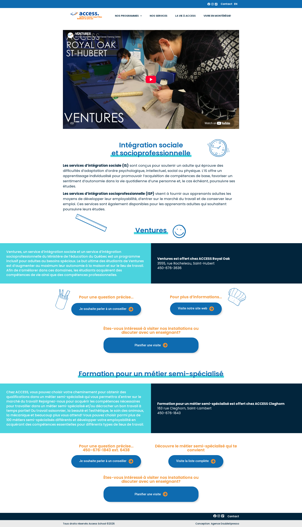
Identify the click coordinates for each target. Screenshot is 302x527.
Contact (226, 4)
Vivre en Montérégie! (217, 16)
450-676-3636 (169, 268)
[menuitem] (235, 4)
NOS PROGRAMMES (127, 16)
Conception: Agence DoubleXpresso (217, 523)
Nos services (158, 16)
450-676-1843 (169, 413)
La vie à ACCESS (185, 16)
